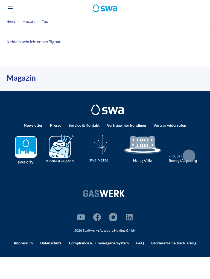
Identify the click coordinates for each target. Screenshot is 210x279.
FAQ (140, 243)
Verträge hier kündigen (126, 125)
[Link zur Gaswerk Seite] (104, 193)
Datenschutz (51, 243)
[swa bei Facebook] (97, 217)
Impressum (23, 243)
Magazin (28, 21)
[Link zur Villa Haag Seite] (143, 148)
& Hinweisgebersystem (99, 243)
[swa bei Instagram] (113, 217)
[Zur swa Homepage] (107, 109)
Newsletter (33, 125)
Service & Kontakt (84, 125)
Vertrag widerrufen (169, 125)
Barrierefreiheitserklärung (173, 243)
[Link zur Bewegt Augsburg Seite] (183, 156)
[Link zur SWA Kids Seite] (60, 148)
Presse (55, 125)
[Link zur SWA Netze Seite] (99, 148)
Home (11, 21)
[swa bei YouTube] (81, 217)
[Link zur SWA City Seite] (26, 147)
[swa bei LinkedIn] (129, 217)
